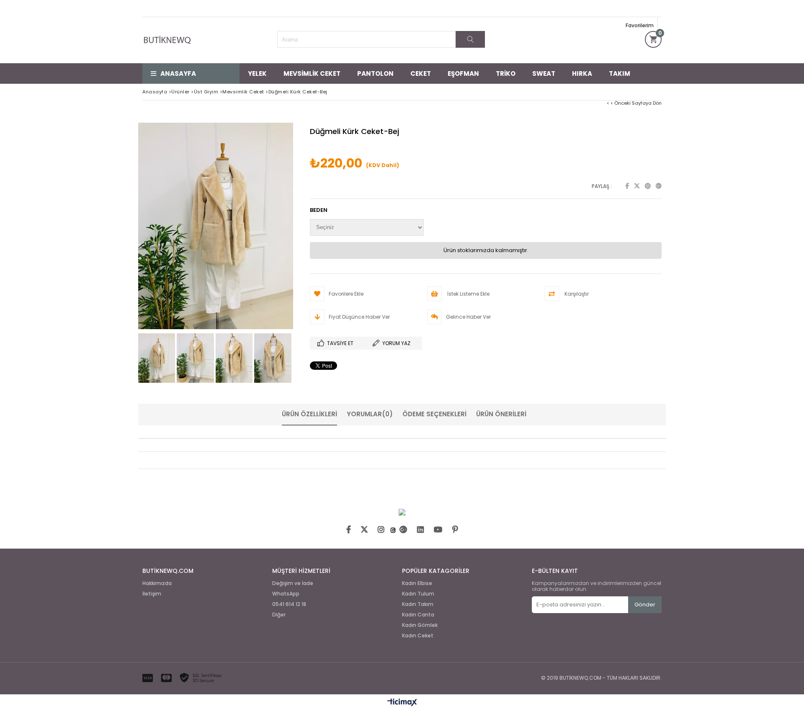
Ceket (420, 73)
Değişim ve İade (292, 583)
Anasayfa (178, 73)
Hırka (582, 73)
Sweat (543, 73)
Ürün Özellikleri (309, 414)
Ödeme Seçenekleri (434, 414)
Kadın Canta (418, 615)
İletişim (151, 594)
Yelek (257, 73)
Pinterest (648, 186)
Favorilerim (640, 25)
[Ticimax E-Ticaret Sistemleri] (402, 703)
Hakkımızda (157, 583)
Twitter (637, 186)
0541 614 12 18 (289, 604)
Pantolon (375, 73)
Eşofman (463, 73)
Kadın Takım (417, 604)
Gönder (644, 604)
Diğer (279, 615)
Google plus (659, 186)
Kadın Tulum (418, 594)
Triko (505, 73)
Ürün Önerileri (501, 414)
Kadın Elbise (417, 583)
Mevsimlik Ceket (311, 73)
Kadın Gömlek (420, 625)
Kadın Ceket (417, 636)
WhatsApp (285, 594)
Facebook (627, 186)
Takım (619, 73)
